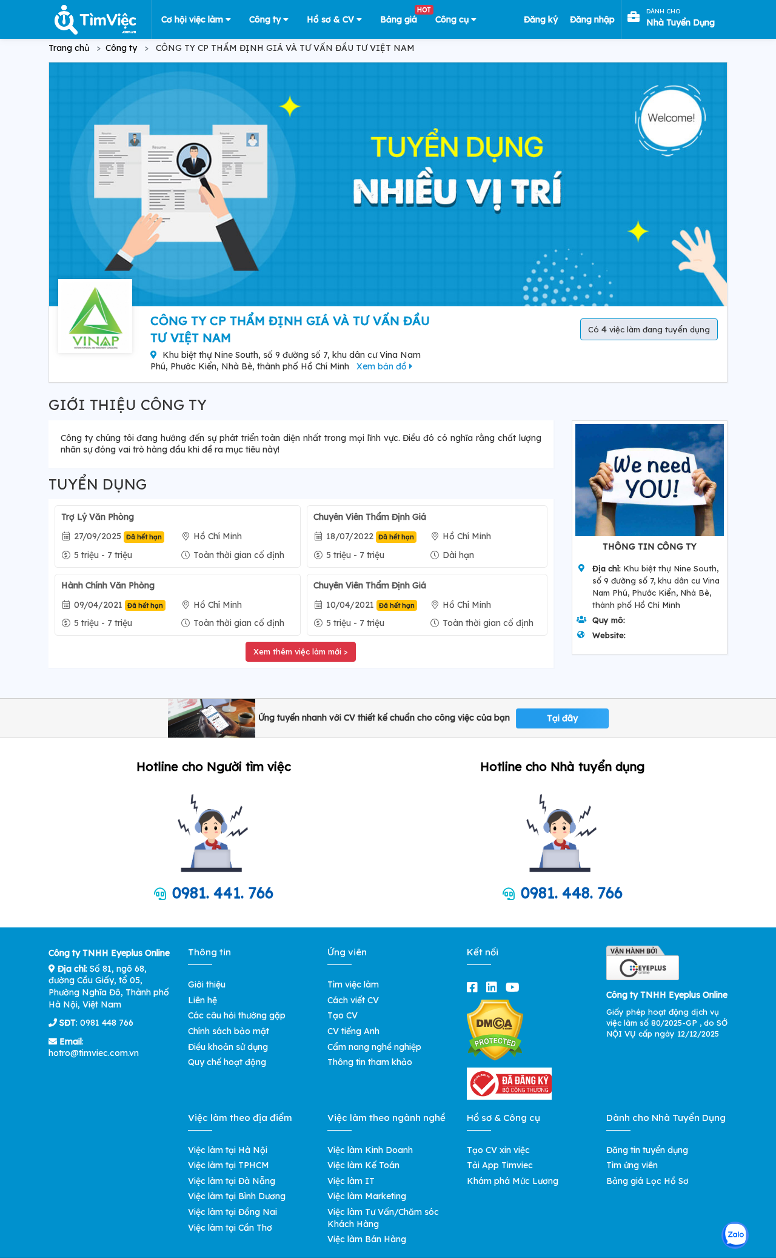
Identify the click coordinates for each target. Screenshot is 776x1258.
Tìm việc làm (353, 984)
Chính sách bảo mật (228, 1031)
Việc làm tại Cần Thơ (230, 1227)
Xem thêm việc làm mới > (300, 651)
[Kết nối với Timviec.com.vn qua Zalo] (735, 1235)
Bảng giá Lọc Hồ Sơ (647, 1181)
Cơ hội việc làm (193, 19)
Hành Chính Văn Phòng (108, 585)
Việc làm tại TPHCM (228, 1165)
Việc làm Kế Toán (363, 1165)
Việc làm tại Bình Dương (237, 1196)
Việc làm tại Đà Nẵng (231, 1181)
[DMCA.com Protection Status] (495, 1029)
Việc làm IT (351, 1181)
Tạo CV (342, 1015)
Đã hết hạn (144, 537)
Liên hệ (202, 1000)
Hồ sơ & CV (331, 19)
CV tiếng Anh (353, 1031)
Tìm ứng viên (632, 1165)
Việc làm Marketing (366, 1196)
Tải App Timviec (500, 1165)
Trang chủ (68, 47)
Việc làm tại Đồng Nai (232, 1211)
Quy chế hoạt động (227, 1062)
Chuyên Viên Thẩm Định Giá (369, 516)
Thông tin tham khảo (369, 1062)
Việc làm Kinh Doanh (370, 1150)
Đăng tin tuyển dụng (647, 1150)
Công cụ (453, 19)
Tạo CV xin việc (498, 1150)
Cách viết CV (353, 1000)
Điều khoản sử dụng (228, 1046)
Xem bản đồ (382, 366)
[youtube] (515, 987)
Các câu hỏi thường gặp (237, 1015)
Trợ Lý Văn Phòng (97, 516)
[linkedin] (494, 987)
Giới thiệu (207, 984)
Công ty (266, 19)
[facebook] (475, 987)
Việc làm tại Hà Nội (227, 1150)
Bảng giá (403, 17)
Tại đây (562, 718)
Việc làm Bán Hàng (366, 1239)
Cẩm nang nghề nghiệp (374, 1046)
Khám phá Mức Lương (512, 1181)
